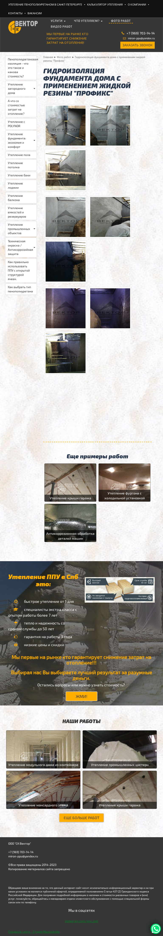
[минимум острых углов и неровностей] (65, 170)
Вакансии (35, 13)
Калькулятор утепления (105, 4)
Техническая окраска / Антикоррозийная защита (20, 247)
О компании (137, 4)
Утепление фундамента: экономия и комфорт (17, 140)
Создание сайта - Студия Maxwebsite (34, 931)
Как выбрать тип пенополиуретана (20, 289)
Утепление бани (19, 175)
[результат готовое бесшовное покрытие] (65, 261)
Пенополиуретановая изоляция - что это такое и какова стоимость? (22, 67)
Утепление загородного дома (16, 88)
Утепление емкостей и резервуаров (17, 212)
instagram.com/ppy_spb (81, 921)
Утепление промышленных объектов (19, 229)
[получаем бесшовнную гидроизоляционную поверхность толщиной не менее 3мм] (65, 352)
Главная (48, 56)
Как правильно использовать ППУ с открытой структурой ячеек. (19, 270)
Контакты (15, 13)
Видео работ (61, 26)
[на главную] (23, 26)
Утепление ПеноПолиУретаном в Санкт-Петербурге (45, 4)
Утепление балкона (15, 198)
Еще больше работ (81, 817)
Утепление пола (19, 155)
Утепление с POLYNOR (16, 124)
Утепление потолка (15, 165)
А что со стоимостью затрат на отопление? (16, 107)
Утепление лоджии (15, 185)
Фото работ (121, 21)
